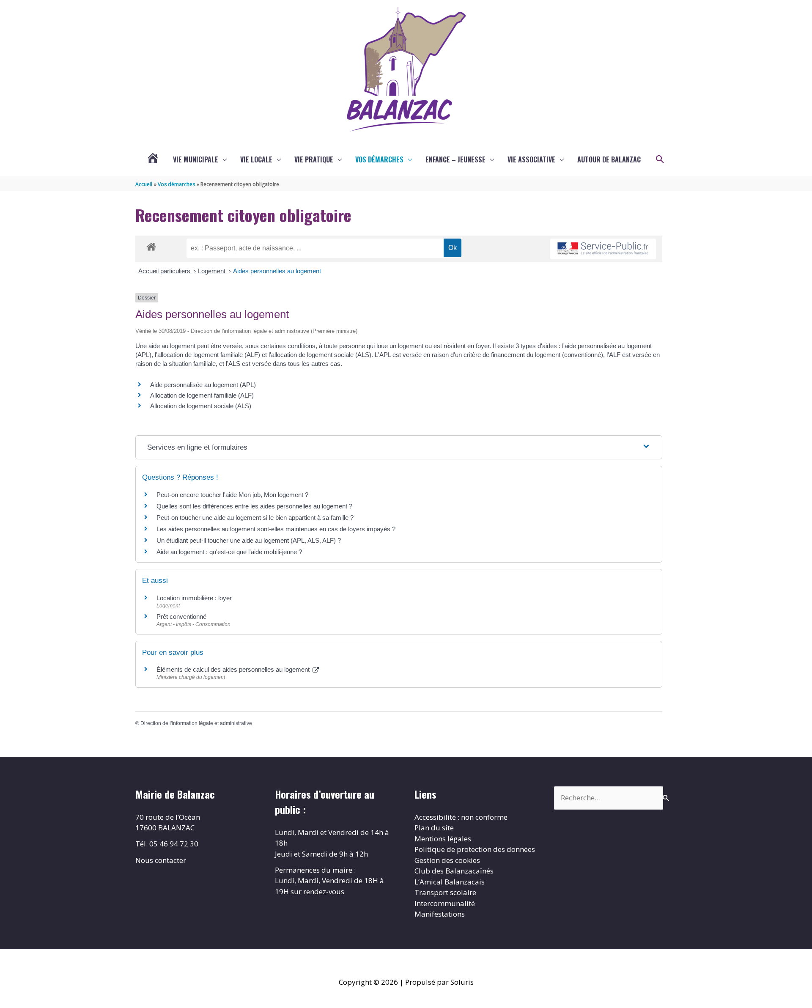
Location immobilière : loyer (194, 598)
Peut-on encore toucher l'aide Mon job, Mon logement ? (232, 494)
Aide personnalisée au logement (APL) (203, 384)
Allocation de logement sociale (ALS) (200, 405)
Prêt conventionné (181, 616)
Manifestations (439, 914)
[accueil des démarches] (151, 245)
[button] (660, 159)
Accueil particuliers (165, 271)
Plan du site (434, 827)
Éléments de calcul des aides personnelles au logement (233, 669)
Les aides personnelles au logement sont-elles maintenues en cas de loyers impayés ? (275, 529)
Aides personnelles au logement (277, 271)
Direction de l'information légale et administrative (196, 723)
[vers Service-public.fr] (603, 249)
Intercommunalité (444, 903)
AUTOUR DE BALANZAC (609, 159)
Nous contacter (160, 860)
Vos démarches (379, 159)
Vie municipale (195, 159)
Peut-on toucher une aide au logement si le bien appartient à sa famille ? (255, 517)
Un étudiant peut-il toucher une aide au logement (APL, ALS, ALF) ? (248, 540)
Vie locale (256, 159)
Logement (212, 271)
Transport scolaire (445, 892)
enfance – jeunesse (455, 159)
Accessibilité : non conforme (461, 817)
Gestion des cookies (447, 860)
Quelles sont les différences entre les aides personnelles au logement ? (254, 506)
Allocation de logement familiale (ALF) (202, 395)
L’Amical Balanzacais (449, 882)
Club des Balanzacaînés (454, 871)
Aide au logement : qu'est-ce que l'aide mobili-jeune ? (229, 551)
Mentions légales (442, 838)
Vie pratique (313, 159)
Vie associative (531, 159)
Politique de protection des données (474, 849)
